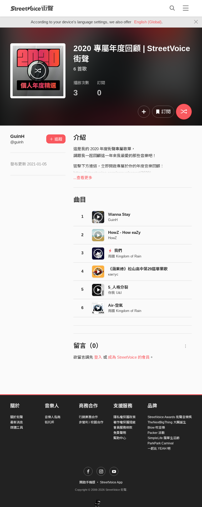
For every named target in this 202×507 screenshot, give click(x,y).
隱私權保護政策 (124, 417)
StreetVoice (32, 8)
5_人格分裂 (118, 287)
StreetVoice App (111, 482)
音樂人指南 (52, 417)
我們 (117, 250)
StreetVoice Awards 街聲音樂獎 (170, 417)
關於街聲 (16, 417)
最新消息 (16, 422)
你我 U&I (115, 293)
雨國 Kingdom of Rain (124, 256)
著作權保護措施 (124, 422)
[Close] (196, 22)
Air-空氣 (115, 305)
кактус (113, 274)
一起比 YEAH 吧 (159, 448)
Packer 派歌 (156, 433)
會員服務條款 (122, 427)
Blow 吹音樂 (156, 427)
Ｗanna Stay (119, 214)
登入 (98, 357)
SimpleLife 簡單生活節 (163, 438)
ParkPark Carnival (161, 443)
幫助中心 (119, 438)
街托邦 (49, 422)
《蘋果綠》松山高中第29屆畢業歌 (138, 269)
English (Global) (147, 22)
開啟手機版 (87, 482)
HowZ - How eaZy (124, 232)
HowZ (112, 238)
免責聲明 (119, 433)
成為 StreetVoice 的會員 (129, 357)
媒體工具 (16, 427)
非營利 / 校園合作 (91, 422)
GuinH (17, 136)
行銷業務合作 (88, 417)
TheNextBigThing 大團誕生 (167, 422)
